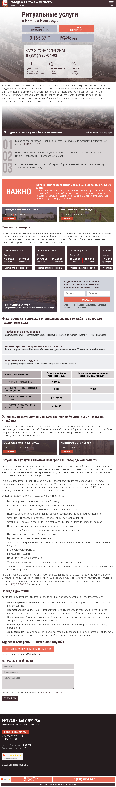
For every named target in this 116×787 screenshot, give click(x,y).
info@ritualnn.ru (31, 654)
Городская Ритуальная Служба (32, 2)
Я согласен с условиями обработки (33, 692)
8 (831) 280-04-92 (41, 55)
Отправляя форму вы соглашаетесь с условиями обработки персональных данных (86, 306)
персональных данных (51, 692)
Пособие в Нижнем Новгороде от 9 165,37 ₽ (58, 784)
